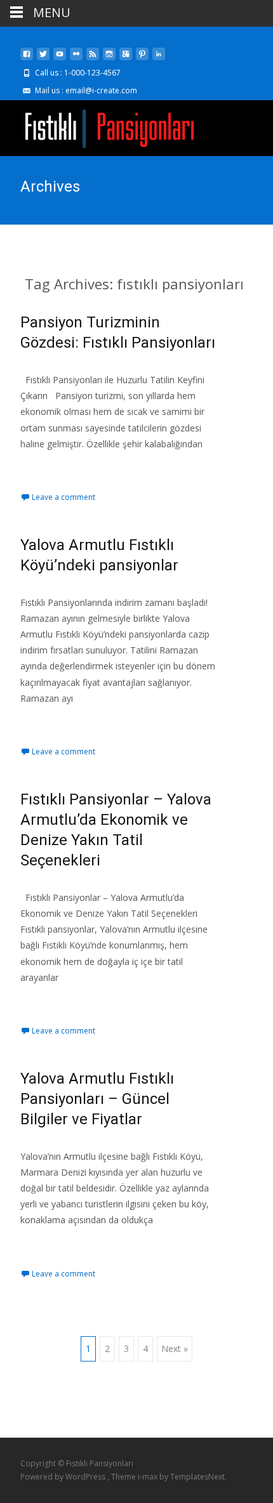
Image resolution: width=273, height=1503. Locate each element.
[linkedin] (158, 59)
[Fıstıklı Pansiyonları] (99, 125)
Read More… (48, 467)
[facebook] (26, 59)
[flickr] (76, 59)
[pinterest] (142, 59)
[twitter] (43, 59)
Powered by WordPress (63, 1476)
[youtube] (59, 59)
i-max (148, 1476)
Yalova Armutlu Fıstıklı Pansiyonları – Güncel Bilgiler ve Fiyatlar (97, 1099)
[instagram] (109, 59)
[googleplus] (125, 59)
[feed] (92, 59)
